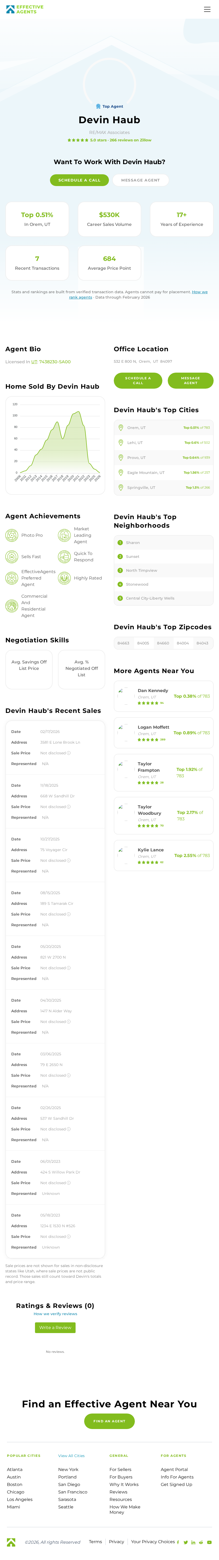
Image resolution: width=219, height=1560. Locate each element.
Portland (67, 1477)
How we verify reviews (55, 1313)
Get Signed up (176, 1484)
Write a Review (55, 1327)
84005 (143, 643)
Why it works (124, 1484)
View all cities (71, 1455)
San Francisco (72, 1492)
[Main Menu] (207, 9)
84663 (123, 643)
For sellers (120, 1469)
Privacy (116, 1541)
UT (34, 361)
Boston (14, 1484)
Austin (14, 1477)
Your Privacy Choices (153, 1541)
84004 (183, 643)
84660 (163, 643)
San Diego (69, 1484)
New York (68, 1469)
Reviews (118, 1492)
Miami (13, 1506)
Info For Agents (177, 1477)
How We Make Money (125, 1509)
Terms (95, 1541)
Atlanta (14, 1469)
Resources (121, 1499)
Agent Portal (174, 1469)
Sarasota (67, 1499)
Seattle (65, 1506)
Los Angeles (20, 1499)
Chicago (15, 1492)
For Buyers (121, 1477)
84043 (202, 643)
